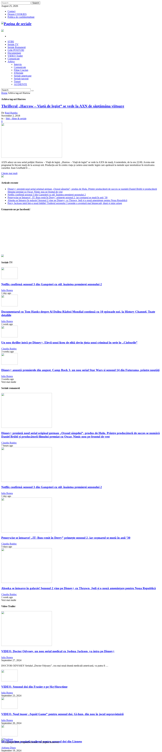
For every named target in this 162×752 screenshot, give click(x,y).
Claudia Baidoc (9, 348)
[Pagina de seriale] (16, 24)
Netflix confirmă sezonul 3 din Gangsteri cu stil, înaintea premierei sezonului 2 (47, 194)
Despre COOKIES (17, 14)
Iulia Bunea (7, 290)
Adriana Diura (8, 747)
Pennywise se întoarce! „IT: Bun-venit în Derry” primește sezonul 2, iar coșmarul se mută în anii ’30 (57, 197)
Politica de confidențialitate (21, 17)
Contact (11, 11)
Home (4, 93)
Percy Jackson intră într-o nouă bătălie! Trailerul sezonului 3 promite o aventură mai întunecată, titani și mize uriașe (65, 203)
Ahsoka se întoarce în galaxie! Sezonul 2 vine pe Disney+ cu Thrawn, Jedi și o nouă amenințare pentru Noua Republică (67, 200)
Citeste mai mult (9, 173)
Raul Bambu (11, 112)
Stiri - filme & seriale (16, 118)
